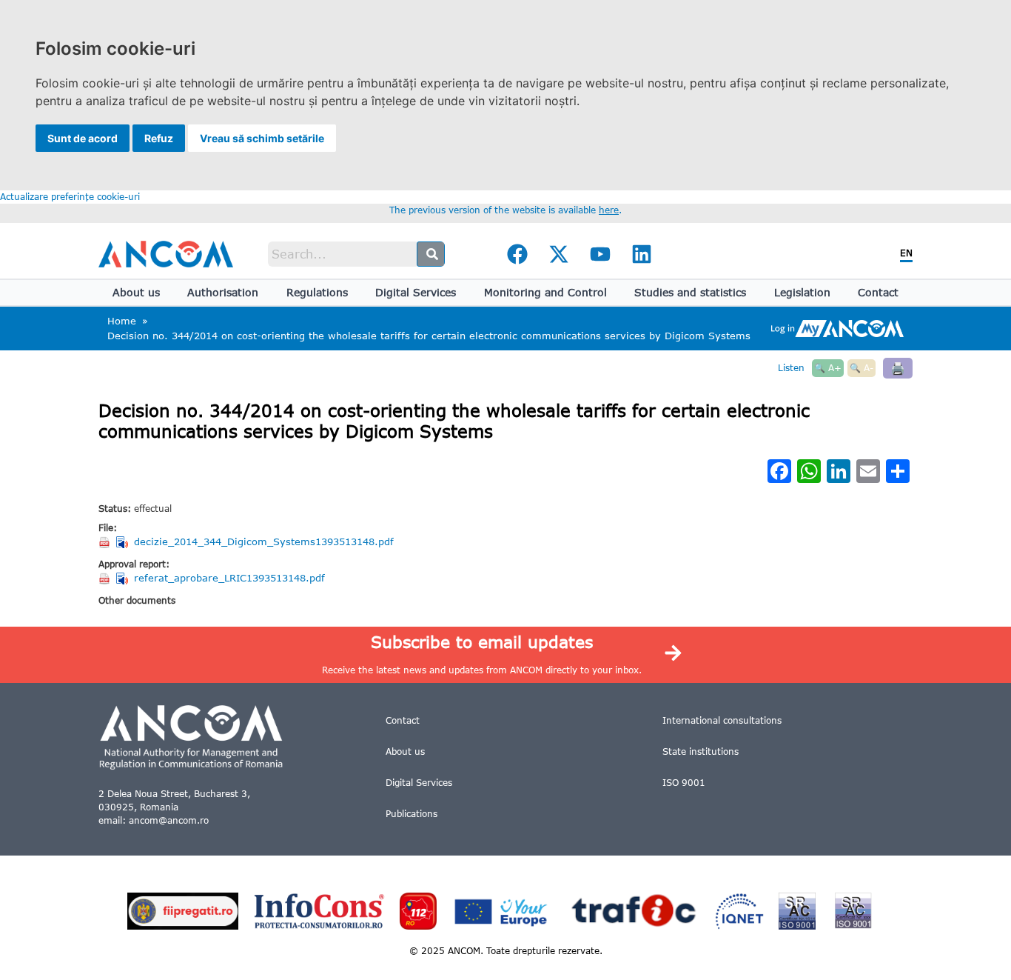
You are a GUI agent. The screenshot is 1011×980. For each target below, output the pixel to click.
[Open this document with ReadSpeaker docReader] (123, 542)
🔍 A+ (828, 367)
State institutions (700, 751)
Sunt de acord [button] (82, 138)
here (609, 210)
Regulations (317, 292)
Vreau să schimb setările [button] (262, 138)
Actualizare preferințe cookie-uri (70, 196)
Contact (878, 292)
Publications (411, 813)
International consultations (722, 720)
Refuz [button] (158, 138)
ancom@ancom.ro (169, 820)
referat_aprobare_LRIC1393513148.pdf (229, 578)
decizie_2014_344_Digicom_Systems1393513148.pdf (264, 541)
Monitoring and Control (545, 292)
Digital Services (415, 292)
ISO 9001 (683, 782)
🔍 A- (861, 367)
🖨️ (897, 368)
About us (136, 292)
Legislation (802, 292)
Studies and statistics (690, 292)
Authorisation (222, 292)
